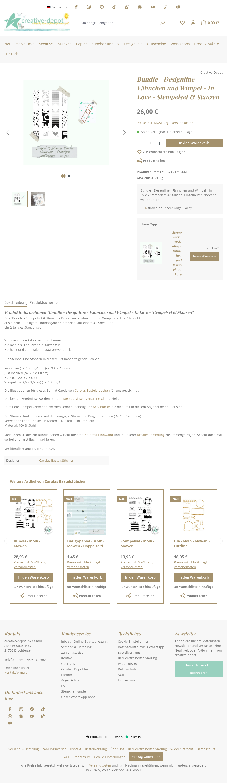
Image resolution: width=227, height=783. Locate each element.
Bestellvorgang (129, 652)
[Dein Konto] (193, 22)
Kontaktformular (16, 672)
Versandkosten (100, 765)
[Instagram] (89, 8)
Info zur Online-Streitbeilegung (84, 641)
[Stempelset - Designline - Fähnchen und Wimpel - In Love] (151, 253)
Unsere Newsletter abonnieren (199, 669)
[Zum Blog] (165, 8)
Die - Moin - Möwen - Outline (192, 543)
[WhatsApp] (127, 8)
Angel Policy (70, 680)
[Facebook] (76, 8)
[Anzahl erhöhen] (159, 143)
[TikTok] (114, 8)
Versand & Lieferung (76, 647)
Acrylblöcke (101, 407)
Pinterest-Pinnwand (98, 435)
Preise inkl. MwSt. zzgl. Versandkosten (165, 123)
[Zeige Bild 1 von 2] (63, 176)
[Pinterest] (102, 8)
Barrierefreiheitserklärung (137, 658)
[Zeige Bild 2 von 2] (69, 176)
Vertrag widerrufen (146, 757)
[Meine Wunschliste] (182, 22)
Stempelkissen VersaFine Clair (86, 398)
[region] (66, 141)
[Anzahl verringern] (141, 143)
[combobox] (118, 22)
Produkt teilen (154, 161)
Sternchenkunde (73, 691)
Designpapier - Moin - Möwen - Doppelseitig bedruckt (86, 543)
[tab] (15, 303)
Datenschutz (127, 669)
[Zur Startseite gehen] (37, 22)
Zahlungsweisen (73, 652)
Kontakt (66, 658)
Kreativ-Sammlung (151, 435)
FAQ (64, 686)
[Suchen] (162, 22)
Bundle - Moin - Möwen (27, 543)
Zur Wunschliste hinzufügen (164, 152)
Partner (66, 675)
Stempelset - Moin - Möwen (137, 543)
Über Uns (117, 749)
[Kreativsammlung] (178, 8)
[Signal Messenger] (140, 8)
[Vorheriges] (7, 133)
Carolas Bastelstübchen (92, 390)
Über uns (68, 663)
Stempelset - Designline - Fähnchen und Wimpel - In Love (176, 253)
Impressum (126, 680)
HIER (143, 208)
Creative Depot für (74, 669)
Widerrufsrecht (129, 663)
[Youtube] (153, 8)
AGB (121, 675)
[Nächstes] (124, 133)
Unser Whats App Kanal (78, 697)
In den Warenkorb (194, 143)
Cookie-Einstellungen (133, 641)
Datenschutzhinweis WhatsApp (141, 647)
